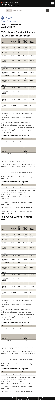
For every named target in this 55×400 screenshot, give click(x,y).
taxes (7, 18)
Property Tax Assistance (8, 21)
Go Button (47, 10)
